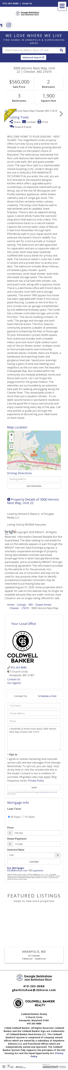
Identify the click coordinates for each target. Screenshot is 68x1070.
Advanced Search (32, 57)
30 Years (15, 817)
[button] (61, 50)
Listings (21, 604)
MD (31, 604)
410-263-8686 (10, 3)
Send (34, 787)
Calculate (34, 861)
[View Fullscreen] (11, 446)
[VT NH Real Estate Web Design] (54, 1066)
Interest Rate (15, 849)
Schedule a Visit (47, 696)
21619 (25, 608)
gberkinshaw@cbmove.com (34, 990)
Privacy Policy (36, 780)
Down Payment (17, 838)
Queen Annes (43, 604)
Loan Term (14, 809)
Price (10, 827)
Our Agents (14, 683)
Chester (14, 608)
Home (10, 604)
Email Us (27, 3)
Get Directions (34, 485)
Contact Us (13, 679)
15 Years (29, 817)
